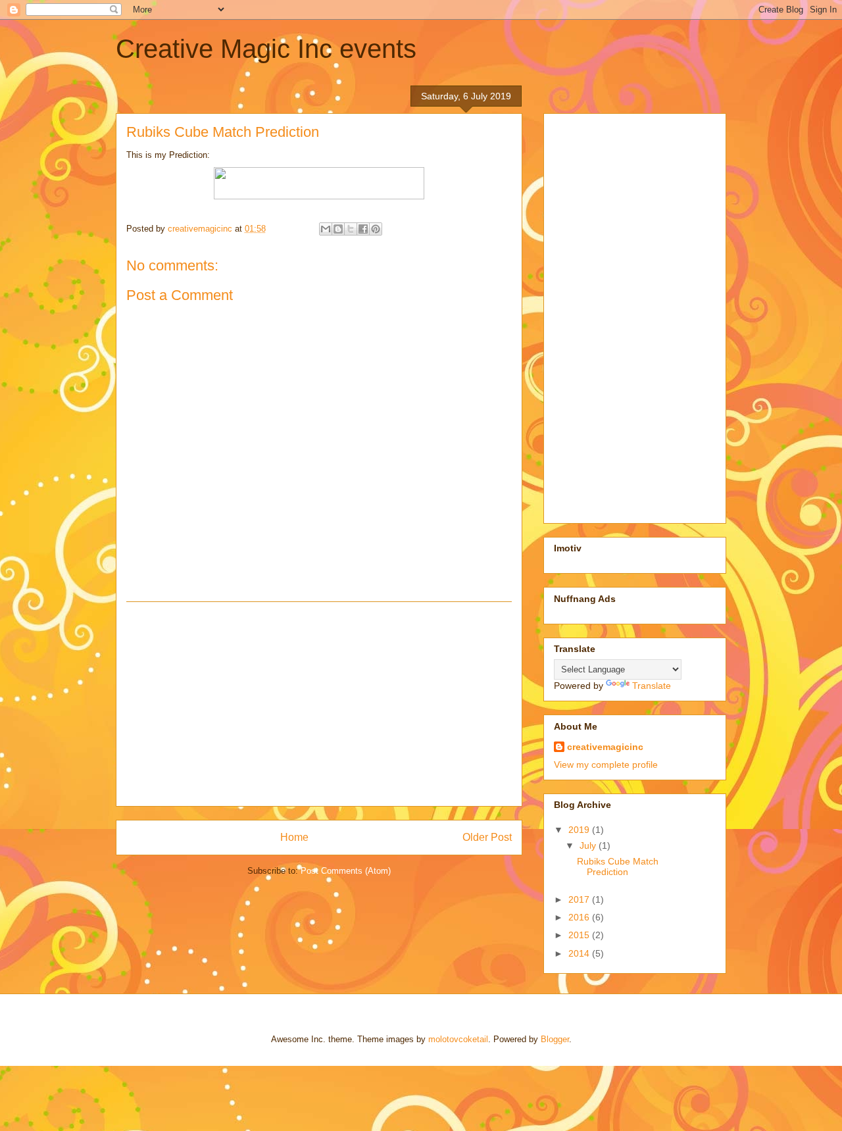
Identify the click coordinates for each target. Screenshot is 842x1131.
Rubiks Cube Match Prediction (617, 867)
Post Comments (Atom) (346, 871)
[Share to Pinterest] (375, 229)
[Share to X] (350, 229)
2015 (580, 935)
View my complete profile (606, 764)
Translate (651, 685)
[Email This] (325, 229)
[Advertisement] (319, 704)
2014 (580, 953)
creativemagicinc (605, 746)
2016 (580, 917)
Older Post (487, 837)
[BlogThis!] (338, 229)
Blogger (555, 1039)
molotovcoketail (458, 1039)
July (589, 845)
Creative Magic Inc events (266, 48)
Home (294, 837)
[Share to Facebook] (363, 229)
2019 (580, 829)
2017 (580, 899)
